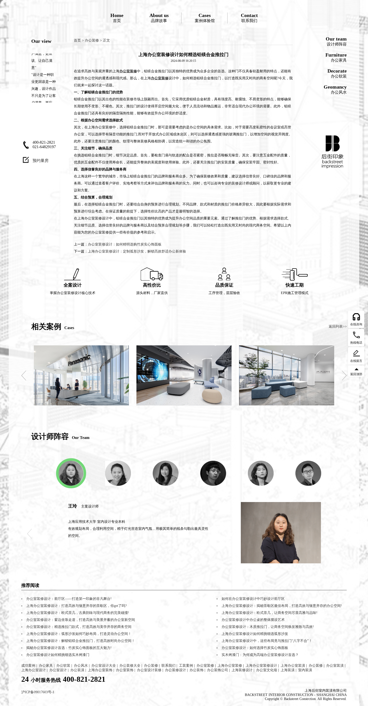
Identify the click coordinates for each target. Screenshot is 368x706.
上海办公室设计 (33, 670)
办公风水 (335, 89)
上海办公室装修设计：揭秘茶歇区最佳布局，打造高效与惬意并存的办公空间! (282, 606)
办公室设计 (58, 670)
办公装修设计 (175, 670)
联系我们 (249, 18)
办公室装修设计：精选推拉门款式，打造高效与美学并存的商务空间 (78, 627)
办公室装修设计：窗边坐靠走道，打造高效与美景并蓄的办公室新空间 (80, 620)
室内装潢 (305, 670)
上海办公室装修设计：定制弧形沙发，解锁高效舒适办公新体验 (137, 251)
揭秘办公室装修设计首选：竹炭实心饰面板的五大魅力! (69, 648)
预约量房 (41, 160)
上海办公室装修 (230, 665)
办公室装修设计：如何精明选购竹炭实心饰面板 (124, 244)
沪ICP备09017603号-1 (37, 692)
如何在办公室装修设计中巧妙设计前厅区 (253, 599)
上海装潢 (288, 670)
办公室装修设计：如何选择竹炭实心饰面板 (255, 648)
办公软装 (337, 73)
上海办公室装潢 (293, 665)
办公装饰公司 (217, 670)
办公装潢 (77, 670)
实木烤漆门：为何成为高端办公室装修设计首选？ (260, 655)
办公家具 (336, 57)
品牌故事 (159, 18)
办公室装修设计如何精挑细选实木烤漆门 (57, 655)
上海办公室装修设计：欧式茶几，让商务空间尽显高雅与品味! (269, 613)
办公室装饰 (124, 670)
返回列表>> (338, 326)
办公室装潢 (335, 665)
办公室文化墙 (266, 670)
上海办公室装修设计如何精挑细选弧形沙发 (255, 634)
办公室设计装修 (149, 670)
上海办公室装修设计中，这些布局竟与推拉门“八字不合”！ (267, 641)
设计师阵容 (336, 41)
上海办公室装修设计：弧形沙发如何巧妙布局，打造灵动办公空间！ (78, 634)
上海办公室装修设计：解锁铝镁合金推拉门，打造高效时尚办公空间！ (80, 641)
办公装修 (92, 40)
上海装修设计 (242, 670)
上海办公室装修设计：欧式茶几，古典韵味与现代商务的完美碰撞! (77, 613)
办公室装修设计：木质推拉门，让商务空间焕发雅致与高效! (268, 627)
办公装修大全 (129, 665)
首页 (116, 18)
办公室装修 (205, 665)
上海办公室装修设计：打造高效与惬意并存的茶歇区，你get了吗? (76, 606)
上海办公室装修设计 (261, 665)
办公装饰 (197, 670)
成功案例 (28, 665)
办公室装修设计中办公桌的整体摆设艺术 (253, 620)
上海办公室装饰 (100, 670)
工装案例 (186, 665)
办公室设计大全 (103, 665)
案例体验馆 (205, 18)
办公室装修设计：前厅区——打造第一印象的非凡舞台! (69, 599)
